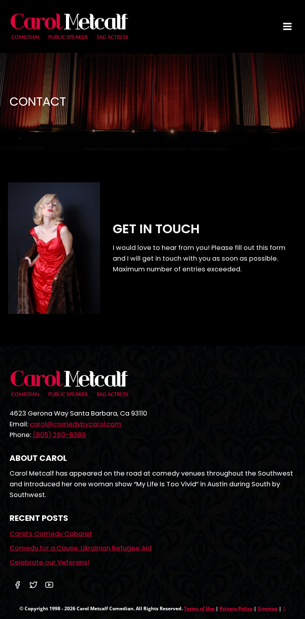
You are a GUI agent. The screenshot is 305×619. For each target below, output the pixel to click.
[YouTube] (49, 585)
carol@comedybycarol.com (76, 424)
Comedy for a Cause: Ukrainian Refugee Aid (81, 548)
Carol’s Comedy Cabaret (51, 533)
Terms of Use (200, 608)
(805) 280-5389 (59, 434)
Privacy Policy (236, 608)
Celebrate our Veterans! (49, 562)
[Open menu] (287, 26)
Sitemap (268, 608)
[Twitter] (33, 585)
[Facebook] (17, 585)
